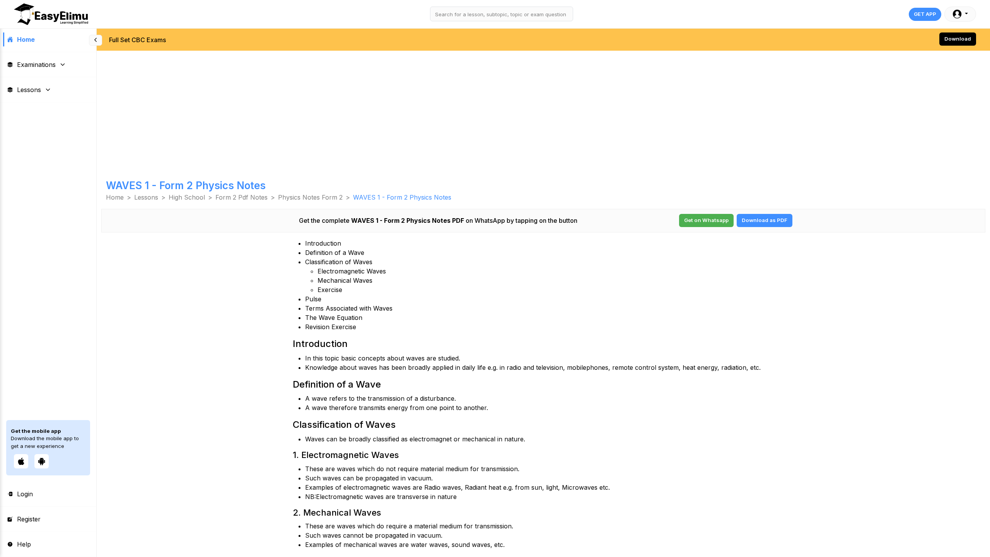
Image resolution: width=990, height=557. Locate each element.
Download (957, 39)
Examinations (36, 64)
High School (187, 197)
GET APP (925, 14)
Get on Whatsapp (706, 220)
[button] (960, 14)
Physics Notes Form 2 (310, 197)
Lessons (29, 90)
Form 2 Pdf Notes (241, 197)
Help (24, 544)
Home (26, 39)
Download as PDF (764, 220)
